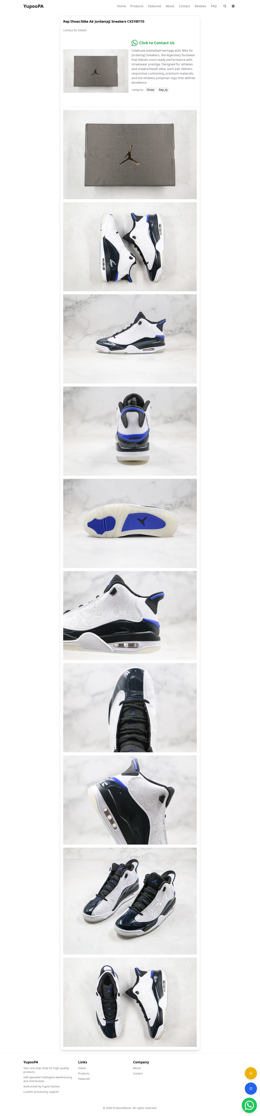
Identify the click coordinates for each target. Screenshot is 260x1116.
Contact (184, 6)
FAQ (214, 6)
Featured (154, 6)
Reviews (200, 6)
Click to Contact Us (157, 42)
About (170, 6)
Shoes (150, 89)
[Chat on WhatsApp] (249, 1105)
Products (137, 6)
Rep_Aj (163, 89)
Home (121, 6)
